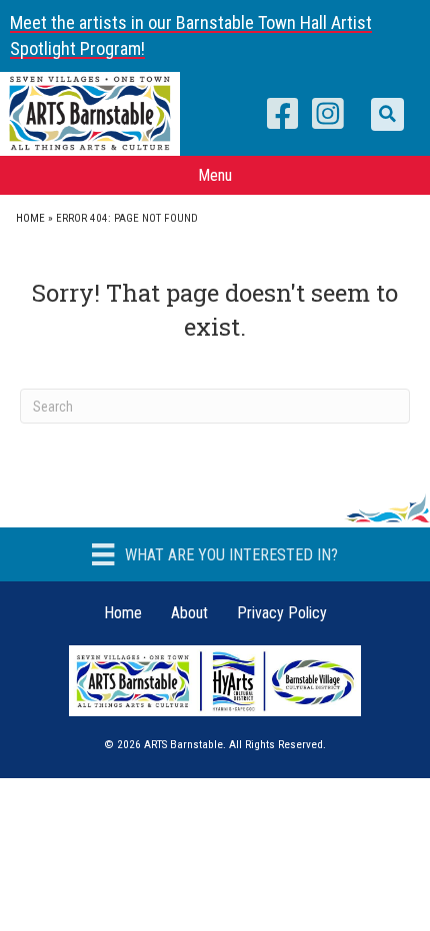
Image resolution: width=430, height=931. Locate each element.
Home (30, 218)
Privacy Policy (282, 612)
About (189, 612)
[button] (387, 114)
